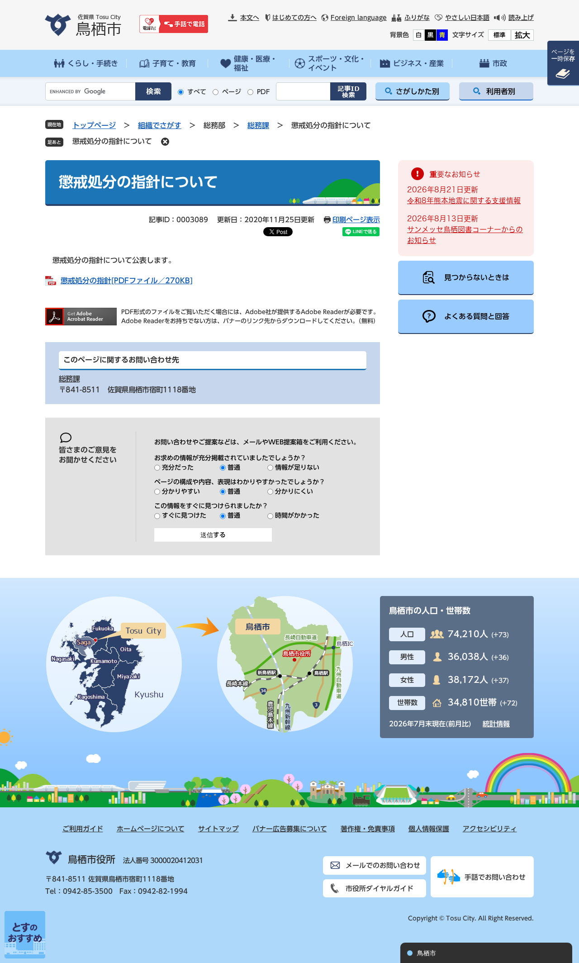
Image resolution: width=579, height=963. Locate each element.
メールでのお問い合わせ (383, 865)
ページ (231, 92)
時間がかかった (297, 515)
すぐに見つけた (184, 515)
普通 (234, 467)
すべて (196, 92)
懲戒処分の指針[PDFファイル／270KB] (127, 280)
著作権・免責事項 (368, 828)
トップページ (94, 125)
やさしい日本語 (467, 17)
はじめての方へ (294, 17)
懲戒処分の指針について (112, 141)
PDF (263, 92)
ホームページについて (151, 828)
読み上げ (521, 17)
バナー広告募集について (289, 828)
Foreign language (359, 17)
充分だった (178, 467)
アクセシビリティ (490, 828)
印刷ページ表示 (356, 219)
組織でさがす (159, 125)
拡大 (522, 35)
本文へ (249, 17)
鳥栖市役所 (91, 859)
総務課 (258, 125)
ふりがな (417, 17)
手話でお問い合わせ (495, 877)
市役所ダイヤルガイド (379, 888)
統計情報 (496, 723)
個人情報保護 (428, 828)
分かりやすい (181, 491)
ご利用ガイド (82, 828)
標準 (499, 35)
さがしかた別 (417, 91)
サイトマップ (218, 828)
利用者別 (500, 91)
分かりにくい (294, 491)
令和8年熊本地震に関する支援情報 (464, 200)
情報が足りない (297, 467)
